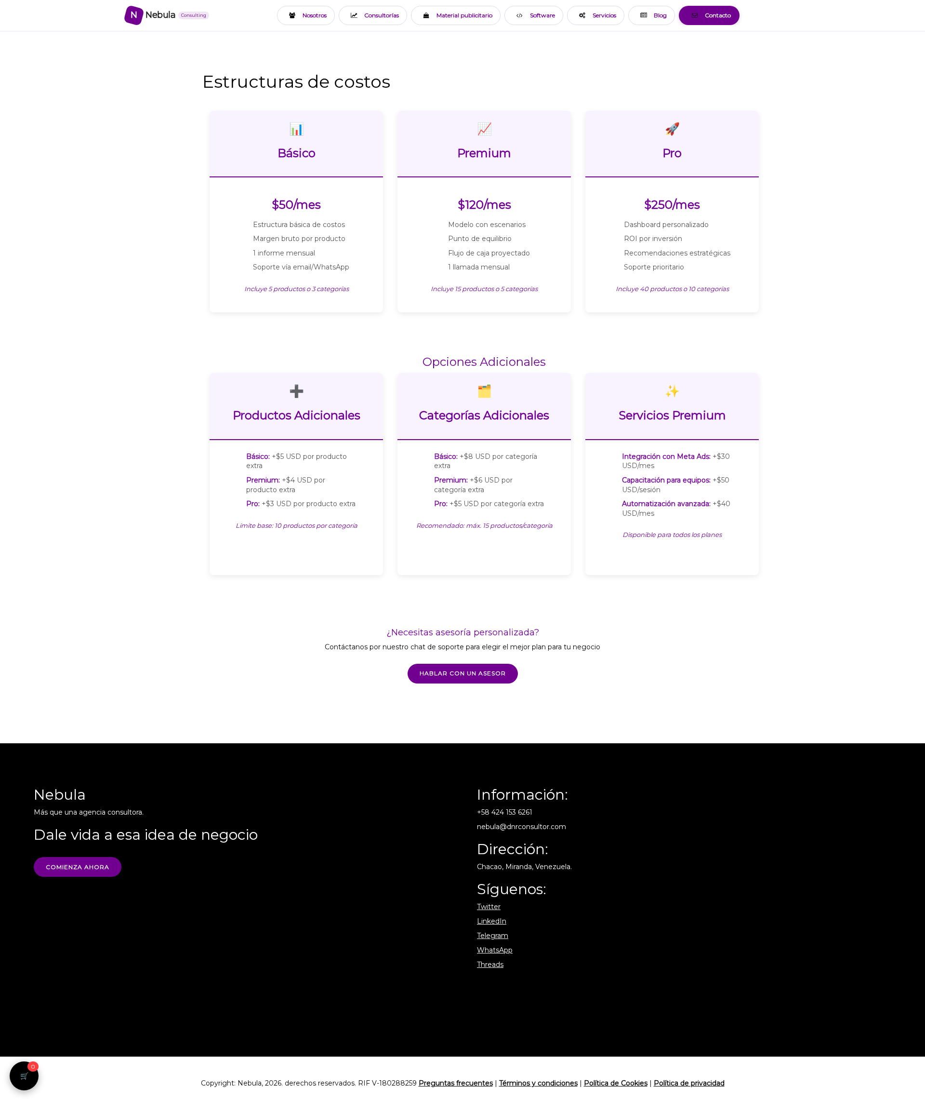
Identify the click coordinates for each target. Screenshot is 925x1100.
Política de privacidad (689, 1083)
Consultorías (381, 15)
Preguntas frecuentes (456, 1083)
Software (542, 15)
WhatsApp (495, 950)
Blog (660, 15)
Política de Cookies (616, 1083)
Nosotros (315, 15)
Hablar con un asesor (463, 673)
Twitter (489, 906)
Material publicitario (464, 15)
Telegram (492, 935)
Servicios (604, 15)
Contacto (718, 15)
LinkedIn (491, 921)
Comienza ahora (77, 867)
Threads (490, 964)
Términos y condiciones (538, 1083)
